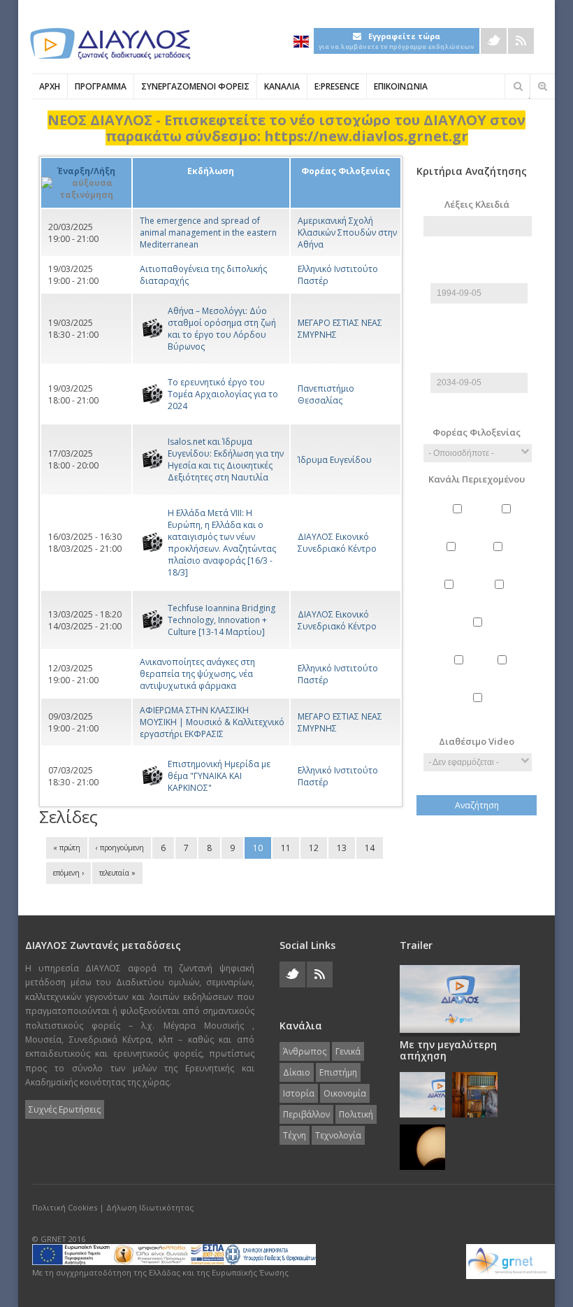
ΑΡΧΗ (49, 86)
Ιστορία (450, 596)
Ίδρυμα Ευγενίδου (335, 460)
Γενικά (508, 521)
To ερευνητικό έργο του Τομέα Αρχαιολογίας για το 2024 (223, 394)
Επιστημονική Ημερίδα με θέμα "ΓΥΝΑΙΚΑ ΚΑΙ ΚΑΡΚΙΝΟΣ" (219, 776)
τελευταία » (117, 873)
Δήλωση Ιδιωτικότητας (150, 1207)
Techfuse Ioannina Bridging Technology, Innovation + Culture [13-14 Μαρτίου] (221, 620)
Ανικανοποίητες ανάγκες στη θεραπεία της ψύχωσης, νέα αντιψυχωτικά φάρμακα (197, 674)
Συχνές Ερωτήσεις (65, 1109)
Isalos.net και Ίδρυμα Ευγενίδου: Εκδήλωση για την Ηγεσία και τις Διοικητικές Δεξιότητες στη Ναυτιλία (226, 459)
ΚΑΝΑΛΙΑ (282, 86)
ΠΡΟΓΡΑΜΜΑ (100, 86)
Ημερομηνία (479, 277)
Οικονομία (501, 596)
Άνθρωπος (459, 521)
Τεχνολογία (479, 710)
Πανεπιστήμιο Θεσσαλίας (326, 394)
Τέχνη (503, 672)
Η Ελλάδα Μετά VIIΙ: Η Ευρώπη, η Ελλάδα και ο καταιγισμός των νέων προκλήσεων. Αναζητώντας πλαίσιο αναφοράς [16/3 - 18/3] (222, 542)
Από (477, 258)
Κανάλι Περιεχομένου (476, 479)
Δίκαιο (453, 558)
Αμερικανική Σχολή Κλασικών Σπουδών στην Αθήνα (347, 232)
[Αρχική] (109, 43)
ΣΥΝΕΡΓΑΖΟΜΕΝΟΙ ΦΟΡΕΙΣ (195, 86)
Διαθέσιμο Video (476, 741)
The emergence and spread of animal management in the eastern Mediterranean (208, 232)
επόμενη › (68, 873)
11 (286, 848)
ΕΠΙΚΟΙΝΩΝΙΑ (401, 86)
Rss (521, 41)
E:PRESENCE (336, 86)
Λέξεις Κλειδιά (476, 204)
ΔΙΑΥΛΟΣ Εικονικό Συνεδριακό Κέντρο (337, 543)
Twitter (494, 41)
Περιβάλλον (479, 634)
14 (370, 848)
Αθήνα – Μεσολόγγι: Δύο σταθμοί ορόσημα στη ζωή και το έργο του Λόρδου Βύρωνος (222, 328)
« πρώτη (66, 847)
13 (342, 848)
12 (314, 848)
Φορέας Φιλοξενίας (477, 432)
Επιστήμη (499, 558)
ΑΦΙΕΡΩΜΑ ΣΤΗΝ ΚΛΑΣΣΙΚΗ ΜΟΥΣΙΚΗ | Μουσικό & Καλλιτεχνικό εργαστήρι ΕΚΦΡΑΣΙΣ (212, 722)
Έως (477, 348)
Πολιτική (460, 672)
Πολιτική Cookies (64, 1207)
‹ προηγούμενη (120, 847)
